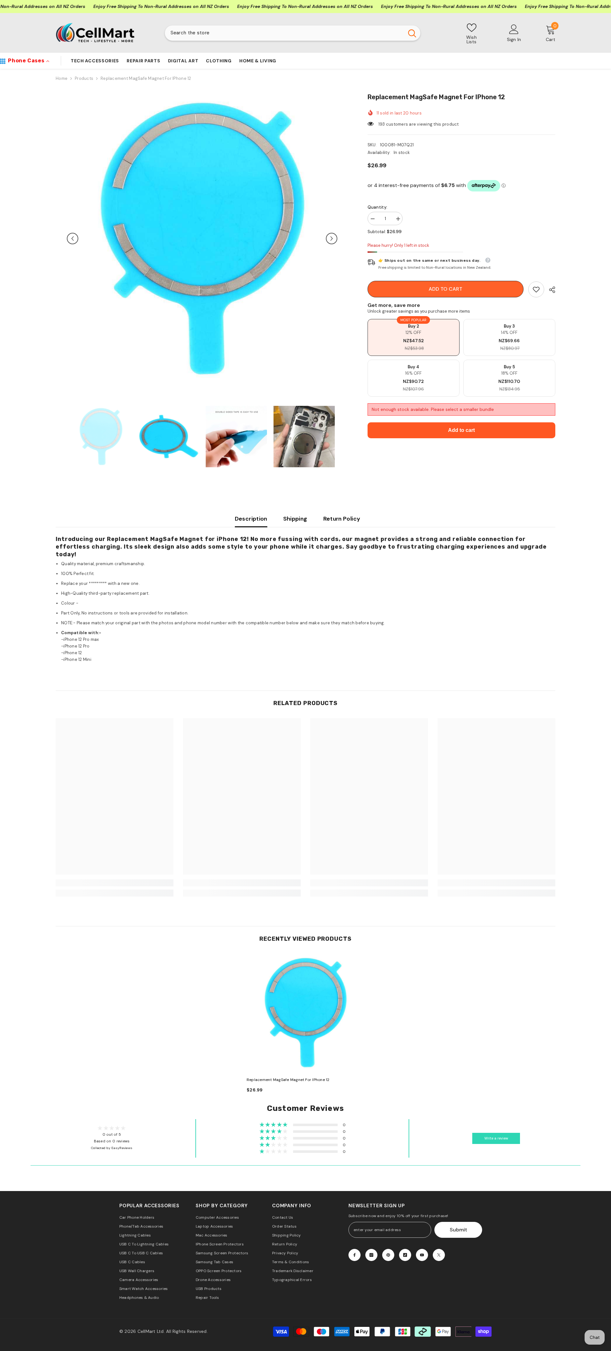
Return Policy (342, 519)
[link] (536, 289)
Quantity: (377, 207)
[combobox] (284, 33)
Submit (458, 1229)
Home (61, 78)
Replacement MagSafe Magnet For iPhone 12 (288, 1079)
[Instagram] (371, 1255)
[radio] (414, 337)
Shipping (295, 519)
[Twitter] (439, 1255)
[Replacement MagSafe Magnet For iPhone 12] (305, 1012)
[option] (202, 238)
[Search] (292, 33)
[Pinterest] (388, 1255)
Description (251, 519)
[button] (72, 238)
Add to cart (445, 289)
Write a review (496, 1138)
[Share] (549, 289)
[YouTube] (422, 1255)
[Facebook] (354, 1255)
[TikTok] (405, 1255)
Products (84, 78)
